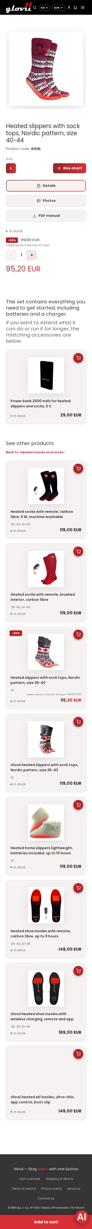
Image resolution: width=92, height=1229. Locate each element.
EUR (56, 8)
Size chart (72, 168)
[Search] (35, 7)
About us (73, 1188)
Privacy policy (51, 1188)
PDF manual (49, 215)
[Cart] (75, 7)
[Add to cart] (78, 358)
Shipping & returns (59, 1179)
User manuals (29, 1179)
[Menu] (82, 7)
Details (49, 185)
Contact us (46, 1198)
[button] (46, 69)
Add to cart (46, 1222)
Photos (49, 200)
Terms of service (24, 1188)
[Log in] (69, 7)
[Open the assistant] (82, 1217)
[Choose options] (78, 469)
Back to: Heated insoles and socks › (35, 452)
